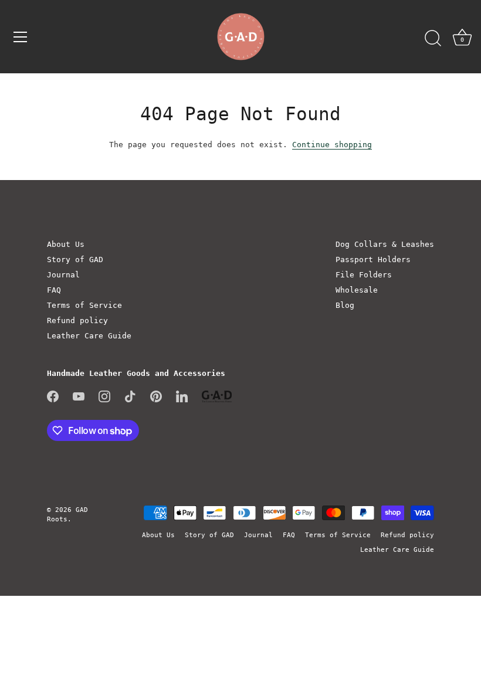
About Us (65, 244)
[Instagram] (104, 395)
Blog (345, 305)
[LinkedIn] (182, 395)
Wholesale (357, 290)
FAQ (54, 290)
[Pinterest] (156, 395)
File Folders (364, 274)
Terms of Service (84, 305)
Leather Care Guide (89, 335)
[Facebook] (53, 395)
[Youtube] (78, 395)
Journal (63, 274)
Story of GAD (75, 259)
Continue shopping (332, 144)
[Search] (433, 39)
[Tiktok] (130, 395)
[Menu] (20, 37)
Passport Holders (373, 259)
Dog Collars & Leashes (385, 244)
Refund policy (77, 320)
